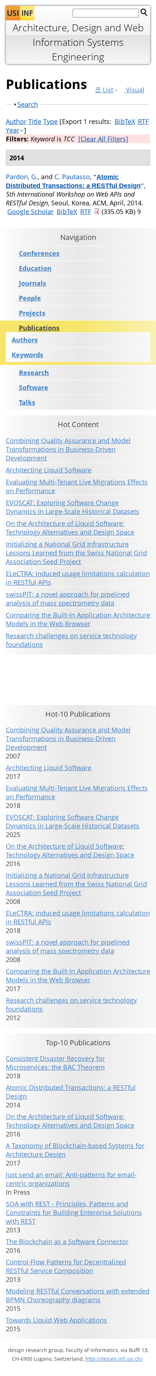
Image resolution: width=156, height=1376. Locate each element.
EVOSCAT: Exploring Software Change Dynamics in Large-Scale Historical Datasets (72, 507)
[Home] (20, 13)
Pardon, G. (22, 176)
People (30, 298)
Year (12, 130)
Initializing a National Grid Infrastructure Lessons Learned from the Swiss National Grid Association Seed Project (76, 553)
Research (34, 372)
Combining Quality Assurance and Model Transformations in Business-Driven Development (68, 449)
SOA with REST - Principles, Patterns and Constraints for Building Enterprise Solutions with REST (74, 1212)
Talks (27, 402)
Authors (25, 339)
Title (34, 121)
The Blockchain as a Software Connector (67, 1241)
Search (27, 104)
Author (16, 121)
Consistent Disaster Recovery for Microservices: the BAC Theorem (55, 1062)
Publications (39, 328)
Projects (32, 313)
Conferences (39, 253)
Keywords (27, 354)
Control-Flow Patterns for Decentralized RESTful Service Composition (66, 1266)
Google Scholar (30, 211)
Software (33, 387)
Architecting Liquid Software (48, 470)
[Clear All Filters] (103, 138)
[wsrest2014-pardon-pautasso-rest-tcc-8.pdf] (97, 211)
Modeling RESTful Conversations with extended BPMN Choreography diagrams (77, 1295)
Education (35, 268)
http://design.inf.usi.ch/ (114, 1358)
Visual (134, 89)
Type (50, 121)
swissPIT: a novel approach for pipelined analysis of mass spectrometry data (68, 598)
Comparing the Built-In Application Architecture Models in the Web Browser (78, 619)
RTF (143, 121)
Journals (32, 283)
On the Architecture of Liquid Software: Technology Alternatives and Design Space (70, 527)
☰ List (104, 89)
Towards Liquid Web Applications (56, 1320)
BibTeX (125, 121)
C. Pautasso (72, 176)
